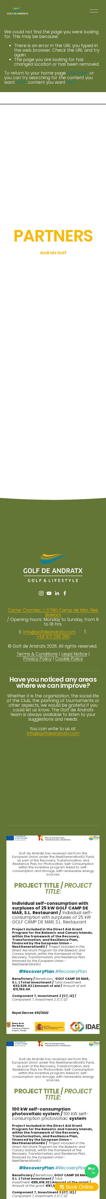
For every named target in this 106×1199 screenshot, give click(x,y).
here (21, 82)
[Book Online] (76, 1187)
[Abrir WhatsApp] (92, 1171)
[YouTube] (49, 593)
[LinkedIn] (56, 593)
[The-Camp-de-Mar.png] (88, 263)
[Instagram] (41, 593)
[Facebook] (64, 593)
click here (77, 73)
